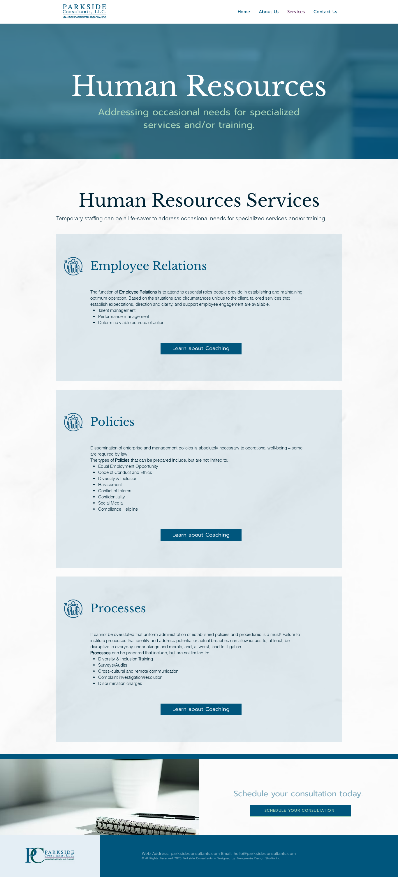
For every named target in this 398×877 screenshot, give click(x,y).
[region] (199, 307)
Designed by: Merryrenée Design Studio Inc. (248, 858)
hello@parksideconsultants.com (265, 853)
